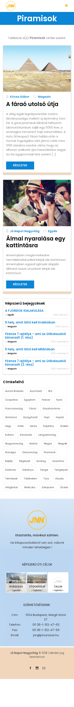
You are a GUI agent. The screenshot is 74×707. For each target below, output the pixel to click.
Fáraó (32, 408)
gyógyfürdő (30, 417)
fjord (59, 399)
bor (50, 391)
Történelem (30, 478)
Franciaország (14, 408)
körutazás (26, 434)
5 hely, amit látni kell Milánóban (30, 349)
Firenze (46, 399)
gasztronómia (51, 408)
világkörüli (11, 487)
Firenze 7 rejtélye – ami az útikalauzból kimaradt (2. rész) (35, 363)
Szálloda (10, 469)
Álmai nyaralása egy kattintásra (35, 242)
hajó (47, 417)
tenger (44, 469)
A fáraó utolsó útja (32, 104)
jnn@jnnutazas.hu (46, 635)
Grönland (11, 417)
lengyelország (47, 434)
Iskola (33, 426)
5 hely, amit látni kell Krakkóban (30, 322)
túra (46, 478)
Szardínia (58, 461)
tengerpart (61, 469)
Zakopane (48, 487)
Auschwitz (36, 391)
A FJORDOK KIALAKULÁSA (24, 311)
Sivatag (41, 461)
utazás (59, 478)
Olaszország (29, 452)
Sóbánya (28, 469)
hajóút (60, 417)
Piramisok (49, 452)
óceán (64, 487)
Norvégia (10, 452)
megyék (62, 443)
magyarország (14, 443)
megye (48, 443)
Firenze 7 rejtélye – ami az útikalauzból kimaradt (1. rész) (35, 336)
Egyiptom (30, 399)
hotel (20, 426)
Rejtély (9, 461)
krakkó (64, 426)
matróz (33, 443)
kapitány (48, 426)
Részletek (20, 165)
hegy (8, 426)
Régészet (24, 461)
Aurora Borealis (14, 391)
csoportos (11, 399)
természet (11, 478)
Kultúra (9, 434)
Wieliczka (29, 487)
